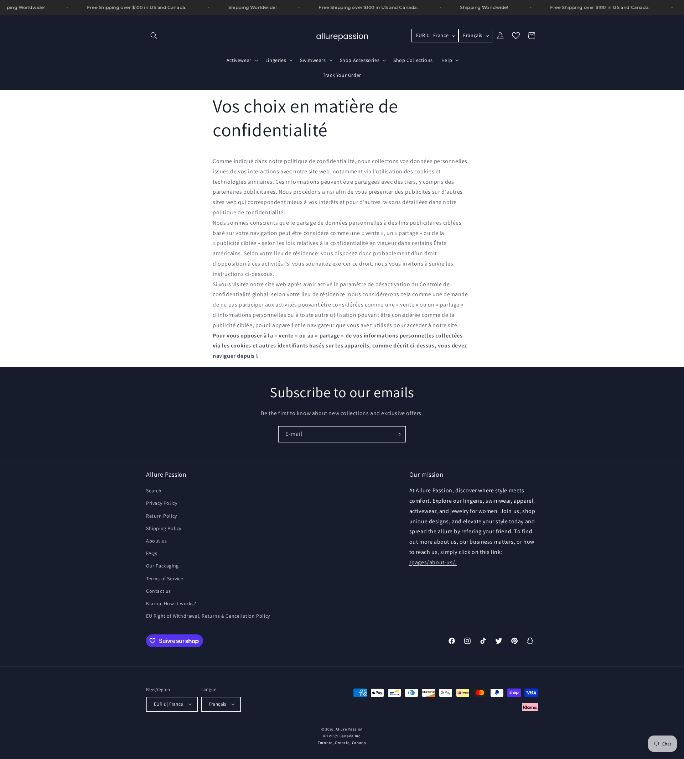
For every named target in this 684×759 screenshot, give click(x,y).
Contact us (158, 591)
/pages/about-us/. (433, 562)
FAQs (151, 553)
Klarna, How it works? (171, 603)
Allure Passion (349, 729)
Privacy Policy (161, 503)
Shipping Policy (163, 528)
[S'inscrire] (398, 434)
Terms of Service (164, 578)
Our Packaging (162, 565)
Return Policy (161, 516)
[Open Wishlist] (516, 35)
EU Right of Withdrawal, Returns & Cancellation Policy (208, 616)
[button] (154, 35)
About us (156, 541)
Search (154, 490)
